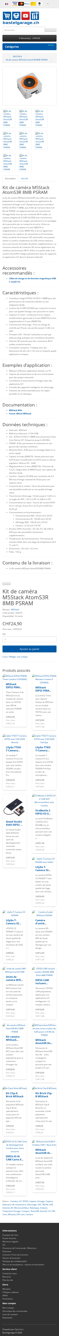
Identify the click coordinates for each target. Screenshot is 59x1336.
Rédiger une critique (18, 656)
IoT (20, 1201)
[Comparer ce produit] (9, 583)
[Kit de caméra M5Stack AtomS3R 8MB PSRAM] (29, 85)
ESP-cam (21, 1214)
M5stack (12, 1214)
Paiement (6, 1251)
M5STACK (17, 56)
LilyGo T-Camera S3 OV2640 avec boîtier (43, 871)
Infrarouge (32, 1204)
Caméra (14, 1201)
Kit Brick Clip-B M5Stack (43, 1095)
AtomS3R (35, 1211)
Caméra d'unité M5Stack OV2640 (40, 925)
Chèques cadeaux (10, 1292)
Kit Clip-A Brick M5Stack (14, 1095)
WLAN (45, 1204)
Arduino (43, 1207)
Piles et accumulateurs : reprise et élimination (23, 1264)
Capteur (49, 1201)
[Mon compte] (48, 3)
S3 (49, 1211)
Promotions (7, 1298)
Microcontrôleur (21, 1207)
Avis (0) (24, 178)
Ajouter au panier (29, 649)
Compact (25, 1211)
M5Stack (15, 609)
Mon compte (8, 1307)
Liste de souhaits (10, 1314)
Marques (6, 1288)
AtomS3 (43, 1211)
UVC (39, 1204)
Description (10, 178)
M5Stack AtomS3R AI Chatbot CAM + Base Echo (43, 1154)
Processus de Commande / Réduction (19, 1248)
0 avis (5, 656)
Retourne (6, 1276)
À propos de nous (10, 1235)
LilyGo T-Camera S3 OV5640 (12, 923)
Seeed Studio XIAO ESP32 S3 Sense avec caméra (14, 826)
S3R (53, 1211)
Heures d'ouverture (11, 1258)
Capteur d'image (37, 1201)
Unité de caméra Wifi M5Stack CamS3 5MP (13, 981)
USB (51, 1204)
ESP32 (25, 1201)
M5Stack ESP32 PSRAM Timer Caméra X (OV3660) (15, 688)
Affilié (5, 1295)
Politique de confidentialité (14, 1261)
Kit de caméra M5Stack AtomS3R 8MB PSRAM (27, 59)
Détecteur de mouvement (14, 1204)
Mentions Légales (10, 1241)
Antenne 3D (7, 1207)
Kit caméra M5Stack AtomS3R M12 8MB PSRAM (14, 1041)
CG (3, 1244)
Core (4, 1214)
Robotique (34, 1207)
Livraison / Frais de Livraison (15, 1254)
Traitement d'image (11, 1211)
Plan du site (7, 1280)
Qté (4, 634)
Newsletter (7, 1317)
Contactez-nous (9, 1273)
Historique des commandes (15, 1311)
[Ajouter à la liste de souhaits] (4, 583)
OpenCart (19, 1329)
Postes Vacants (9, 1238)
